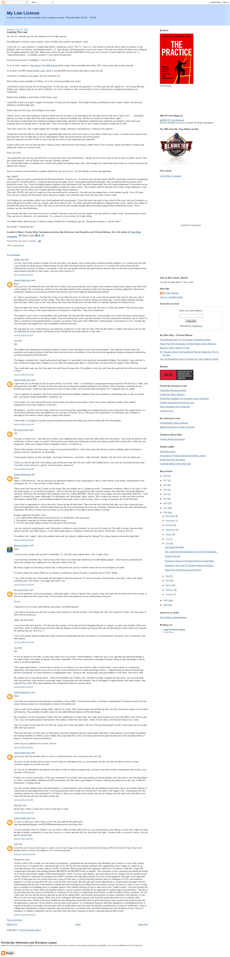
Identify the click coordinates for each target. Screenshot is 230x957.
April (168, 580)
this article (35, 65)
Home (78, 924)
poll (43, 71)
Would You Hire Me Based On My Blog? (183, 570)
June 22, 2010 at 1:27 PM (23, 687)
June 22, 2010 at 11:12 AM (24, 424)
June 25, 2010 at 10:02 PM (24, 812)
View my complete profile (171, 297)
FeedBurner (197, 326)
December (170, 516)
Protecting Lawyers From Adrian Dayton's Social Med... (190, 561)
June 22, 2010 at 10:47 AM (24, 374)
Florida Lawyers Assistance (172, 439)
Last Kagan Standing (174, 547)
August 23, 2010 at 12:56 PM (24, 854)
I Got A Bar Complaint (170, 176)
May (168, 576)
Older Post (143, 924)
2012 (165, 503)
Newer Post (12, 924)
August (169, 534)
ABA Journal (51, 65)
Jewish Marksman (22, 280)
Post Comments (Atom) (30, 930)
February (170, 590)
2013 (165, 499)
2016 (165, 485)
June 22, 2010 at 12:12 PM (24, 584)
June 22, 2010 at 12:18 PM (24, 642)
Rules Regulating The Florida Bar (175, 407)
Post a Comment (14, 920)
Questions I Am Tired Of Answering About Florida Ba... (189, 565)
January (169, 594)
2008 (165, 605)
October (169, 525)
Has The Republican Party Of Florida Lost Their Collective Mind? (189, 359)
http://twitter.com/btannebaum (173, 617)
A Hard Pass (168, 632)
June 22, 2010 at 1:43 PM (23, 747)
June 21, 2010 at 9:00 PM (23, 275)
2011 (165, 508)
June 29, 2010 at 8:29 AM (23, 839)
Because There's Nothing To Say (175, 348)
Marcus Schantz (21, 545)
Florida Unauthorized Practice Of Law (177, 402)
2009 (165, 600)
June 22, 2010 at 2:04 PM (23, 800)
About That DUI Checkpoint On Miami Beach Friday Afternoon (188, 344)
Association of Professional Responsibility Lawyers (183, 455)
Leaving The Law (17, 32)
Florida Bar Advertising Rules (173, 390)
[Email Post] (38, 241)
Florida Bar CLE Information (172, 460)
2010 (165, 512)
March (169, 585)
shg (15, 340)
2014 (165, 494)
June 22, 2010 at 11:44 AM (24, 540)
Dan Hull (18, 805)
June (168, 543)
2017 (165, 480)
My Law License (23, 13)
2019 (165, 476)
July (168, 539)
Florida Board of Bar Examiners (174, 423)
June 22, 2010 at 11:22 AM (24, 469)
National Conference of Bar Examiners (177, 427)
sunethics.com (166, 411)
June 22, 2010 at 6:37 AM (23, 335)
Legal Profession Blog (174, 629)
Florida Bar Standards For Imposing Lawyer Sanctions (184, 398)
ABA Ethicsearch (167, 451)
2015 (165, 490)
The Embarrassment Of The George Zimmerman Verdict (185, 340)
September (171, 530)
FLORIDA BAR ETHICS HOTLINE (175, 464)
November (170, 521)
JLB (16, 844)
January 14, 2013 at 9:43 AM (24, 914)
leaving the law (18, 245)
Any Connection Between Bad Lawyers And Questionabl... (191, 552)
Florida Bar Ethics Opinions (172, 394)
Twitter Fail (19, 259)
